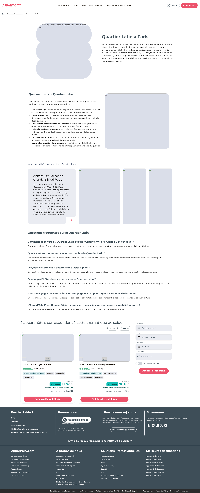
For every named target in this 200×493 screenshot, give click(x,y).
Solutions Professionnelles (120, 451)
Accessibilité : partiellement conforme (172, 491)
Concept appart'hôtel (19, 456)
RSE (57, 472)
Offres (75, 5)
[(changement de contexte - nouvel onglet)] (149, 425)
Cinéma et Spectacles (109, 479)
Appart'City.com (22, 451)
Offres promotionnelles (20, 459)
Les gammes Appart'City (65, 456)
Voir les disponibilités (48, 399)
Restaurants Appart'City (20, 466)
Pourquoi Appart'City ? (92, 5)
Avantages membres (19, 462)
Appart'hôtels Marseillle (155, 462)
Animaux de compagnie (20, 472)
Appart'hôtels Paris (153, 456)
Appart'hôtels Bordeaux (155, 472)
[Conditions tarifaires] (72, 384)
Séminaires (105, 459)
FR (173, 5)
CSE (102, 472)
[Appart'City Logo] (11, 5)
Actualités (60, 469)
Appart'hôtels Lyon (153, 459)
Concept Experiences (15, 14)
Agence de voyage (108, 466)
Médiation (60, 479)
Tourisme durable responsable (68, 462)
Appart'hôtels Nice (153, 475)
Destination (140, 324)
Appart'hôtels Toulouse (155, 466)
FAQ (13, 418)
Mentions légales (86, 491)
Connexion (189, 5)
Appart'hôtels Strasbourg (155, 469)
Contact (14, 422)
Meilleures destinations (163, 451)
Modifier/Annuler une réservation (25, 429)
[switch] (147, 363)
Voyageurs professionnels (119, 5)
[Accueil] (3, 14)
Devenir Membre (18, 425)
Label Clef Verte (62, 459)
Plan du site (148, 491)
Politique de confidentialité (107, 491)
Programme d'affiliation (65, 475)
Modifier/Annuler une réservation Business (29, 433)
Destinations (63, 5)
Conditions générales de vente (63, 491)
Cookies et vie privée (131, 491)
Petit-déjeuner (16, 469)
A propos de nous (69, 451)
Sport (103, 462)
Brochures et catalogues (65, 466)
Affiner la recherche (153, 370)
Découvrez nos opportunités (123, 430)
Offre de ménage (17, 475)
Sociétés (104, 469)
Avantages (140, 351)
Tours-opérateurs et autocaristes (113, 475)
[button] (48, 348)
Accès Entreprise (107, 456)
